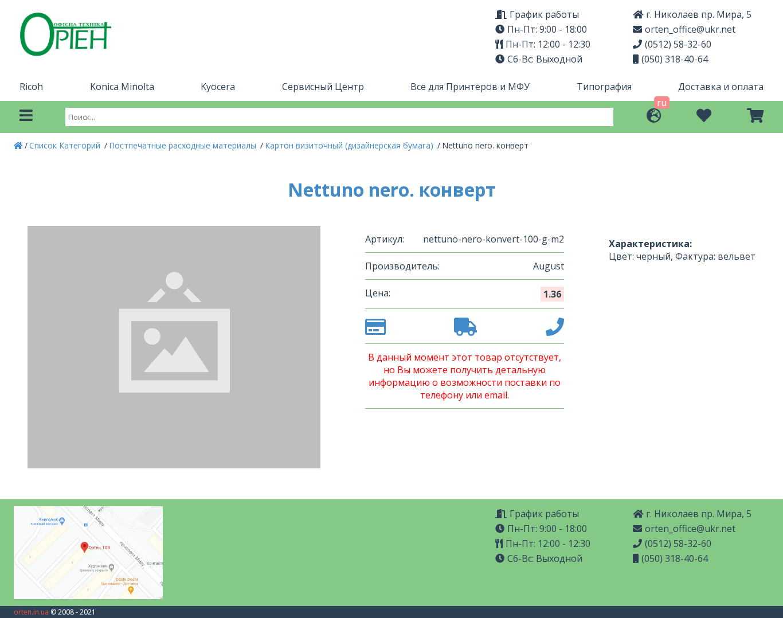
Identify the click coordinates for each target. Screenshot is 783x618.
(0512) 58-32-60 (678, 44)
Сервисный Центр (323, 86)
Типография (604, 86)
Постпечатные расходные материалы (184, 145)
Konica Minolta (122, 86)
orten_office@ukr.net (690, 29)
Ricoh (31, 86)
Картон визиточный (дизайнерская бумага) (350, 145)
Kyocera (218, 86)
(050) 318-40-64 (674, 59)
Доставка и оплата (721, 86)
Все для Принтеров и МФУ (470, 86)
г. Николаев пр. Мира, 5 (698, 14)
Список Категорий (66, 145)
